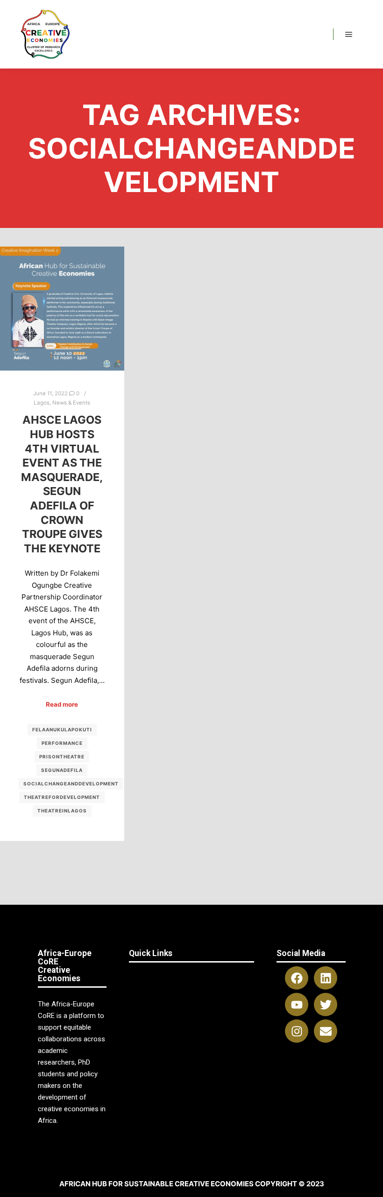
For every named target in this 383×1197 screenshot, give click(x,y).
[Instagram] (296, 1031)
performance (62, 743)
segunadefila (62, 770)
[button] (191, 976)
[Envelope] (325, 1031)
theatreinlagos (62, 810)
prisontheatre (62, 756)
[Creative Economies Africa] (46, 34)
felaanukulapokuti (62, 729)
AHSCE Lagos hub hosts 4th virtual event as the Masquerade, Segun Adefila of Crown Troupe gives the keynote (62, 484)
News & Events (71, 402)
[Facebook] (296, 978)
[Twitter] (325, 1004)
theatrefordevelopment (62, 797)
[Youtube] (296, 1004)
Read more (62, 704)
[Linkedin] (325, 978)
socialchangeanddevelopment (71, 783)
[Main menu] (348, 34)
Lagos (42, 402)
